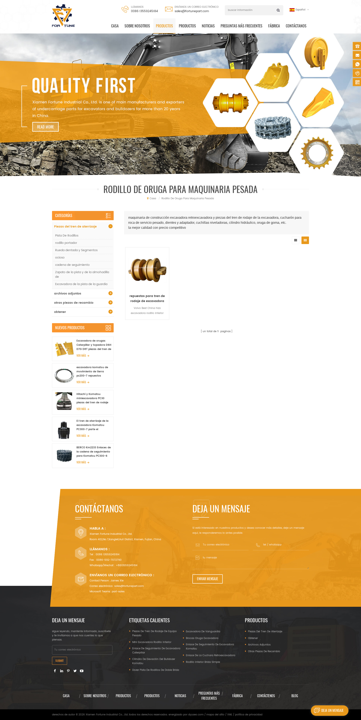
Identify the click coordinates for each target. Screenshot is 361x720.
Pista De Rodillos (66, 235)
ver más (81, 355)
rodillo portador (66, 242)
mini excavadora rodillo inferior (151, 642)
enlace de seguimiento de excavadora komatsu (210, 647)
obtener (60, 312)
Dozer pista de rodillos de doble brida (155, 670)
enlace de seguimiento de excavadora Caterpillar (156, 651)
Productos (187, 25)
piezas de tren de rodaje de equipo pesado (154, 633)
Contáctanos (296, 25)
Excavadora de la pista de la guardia (81, 284)
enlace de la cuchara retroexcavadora (210, 655)
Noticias (208, 25)
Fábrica (274, 25)
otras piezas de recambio (73, 302)
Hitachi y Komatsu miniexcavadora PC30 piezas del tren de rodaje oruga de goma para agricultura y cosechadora (93, 398)
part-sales (118, 592)
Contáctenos (266, 696)
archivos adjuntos (67, 293)
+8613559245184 (126, 565)
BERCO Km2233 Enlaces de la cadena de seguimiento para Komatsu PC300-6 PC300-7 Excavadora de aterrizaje (93, 452)
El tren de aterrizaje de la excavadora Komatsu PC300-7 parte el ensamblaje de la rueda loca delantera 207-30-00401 (92, 425)
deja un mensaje (332, 710)
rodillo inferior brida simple (203, 662)
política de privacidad (248, 715)
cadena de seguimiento (72, 264)
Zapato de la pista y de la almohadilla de (82, 274)
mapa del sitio (215, 715)
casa (115, 25)
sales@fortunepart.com (192, 11)
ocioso (60, 257)
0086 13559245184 (144, 11)
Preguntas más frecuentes (241, 25)
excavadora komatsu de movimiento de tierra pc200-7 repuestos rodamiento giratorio (92, 371)
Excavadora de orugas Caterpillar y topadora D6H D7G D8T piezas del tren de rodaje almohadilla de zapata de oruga (93, 345)
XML (229, 715)
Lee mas (147, 322)
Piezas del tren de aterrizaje (75, 226)
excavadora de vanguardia (203, 632)
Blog (294, 696)
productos (164, 25)
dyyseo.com (195, 715)
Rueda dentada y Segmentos (76, 250)
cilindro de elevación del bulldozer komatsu (153, 661)
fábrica (237, 696)
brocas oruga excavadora (202, 638)
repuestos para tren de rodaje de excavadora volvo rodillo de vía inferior (147, 299)
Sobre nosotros (137, 25)
